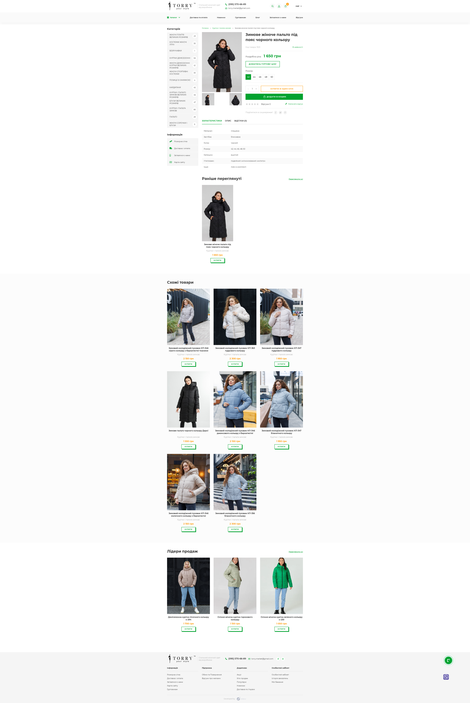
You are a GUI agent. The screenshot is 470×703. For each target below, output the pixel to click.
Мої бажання (277, 682)
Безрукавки (182, 51)
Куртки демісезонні (183, 58)
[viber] (446, 677)
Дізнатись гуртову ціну (262, 64)
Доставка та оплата (198, 17)
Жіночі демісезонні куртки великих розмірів (183, 65)
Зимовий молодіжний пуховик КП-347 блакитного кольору (281, 432)
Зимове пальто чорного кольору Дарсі (188, 431)
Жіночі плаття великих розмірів (183, 36)
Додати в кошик (276, 97)
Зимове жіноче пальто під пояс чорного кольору (217, 245)
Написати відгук (295, 104)
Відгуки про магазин (211, 678)
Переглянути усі (296, 179)
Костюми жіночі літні (183, 43)
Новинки (221, 17)
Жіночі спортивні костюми (183, 72)
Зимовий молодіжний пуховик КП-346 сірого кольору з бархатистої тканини (188, 349)
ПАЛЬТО (183, 117)
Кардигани (183, 87)
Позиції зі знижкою (182, 80)
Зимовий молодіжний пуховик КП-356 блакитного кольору (235, 514)
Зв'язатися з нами (278, 17)
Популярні (241, 682)
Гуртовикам (240, 17)
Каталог (174, 17)
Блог (258, 17)
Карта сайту (179, 162)
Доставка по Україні (246, 689)
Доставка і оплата (182, 148)
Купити (217, 260)
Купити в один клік (281, 89)
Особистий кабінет (280, 675)
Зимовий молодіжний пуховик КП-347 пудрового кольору (281, 349)
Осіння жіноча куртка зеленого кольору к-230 (281, 618)
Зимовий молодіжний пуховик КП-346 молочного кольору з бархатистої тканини (188, 515)
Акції (239, 675)
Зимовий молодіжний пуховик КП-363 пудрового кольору (235, 349)
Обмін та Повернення (212, 675)
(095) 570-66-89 (237, 4)
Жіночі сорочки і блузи (182, 124)
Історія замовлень (280, 678)
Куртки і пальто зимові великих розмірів (183, 94)
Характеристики (212, 121)
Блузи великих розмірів (183, 102)
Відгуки (299, 17)
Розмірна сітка (180, 141)
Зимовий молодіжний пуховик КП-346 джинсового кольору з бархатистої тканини (235, 432)
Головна (205, 28)
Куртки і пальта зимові (183, 109)
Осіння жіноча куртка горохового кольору (235, 618)
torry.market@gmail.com (239, 8)
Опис (228, 121)
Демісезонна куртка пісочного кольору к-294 (188, 618)
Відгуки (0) (240, 121)
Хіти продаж (242, 678)
